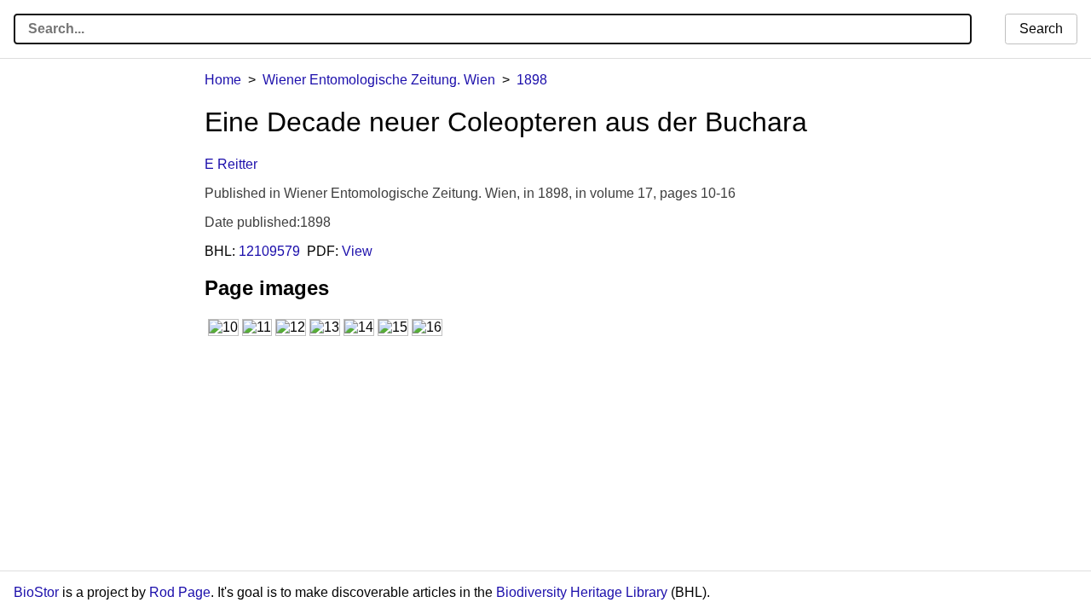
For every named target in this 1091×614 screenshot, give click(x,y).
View (357, 251)
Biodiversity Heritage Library (581, 592)
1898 (532, 79)
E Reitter (231, 164)
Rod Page (180, 592)
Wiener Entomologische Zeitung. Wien (379, 79)
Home (223, 79)
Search (1041, 28)
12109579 (269, 251)
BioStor (36, 592)
